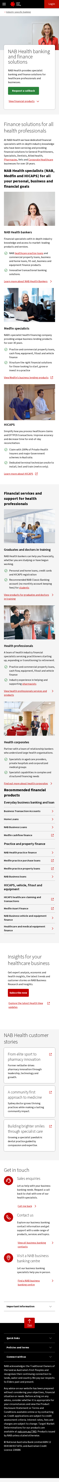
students (24, 587)
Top (29, 1325)
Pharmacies (10, 159)
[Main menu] (4, 4)
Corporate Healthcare (40, 159)
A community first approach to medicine (25, 1095)
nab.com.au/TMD (27, 1431)
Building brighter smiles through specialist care (26, 1129)
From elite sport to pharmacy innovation (25, 1057)
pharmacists (29, 684)
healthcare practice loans (29, 253)
